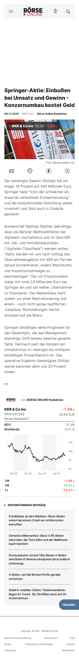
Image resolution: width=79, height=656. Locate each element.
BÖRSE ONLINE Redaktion (45, 400)
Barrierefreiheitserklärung (17, 638)
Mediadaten (68, 650)
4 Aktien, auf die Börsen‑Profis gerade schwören (35, 576)
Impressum (10, 650)
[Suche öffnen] (68, 11)
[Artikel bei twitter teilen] (67, 171)
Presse (7, 644)
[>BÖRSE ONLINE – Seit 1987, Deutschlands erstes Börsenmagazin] (33, 11)
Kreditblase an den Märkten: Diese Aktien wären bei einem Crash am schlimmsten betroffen (37, 520)
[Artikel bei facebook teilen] (49, 171)
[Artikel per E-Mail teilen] (11, 170)
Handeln (69, 604)
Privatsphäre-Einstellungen (39, 644)
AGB (72, 638)
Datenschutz (50, 638)
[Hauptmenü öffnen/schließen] (10, 11)
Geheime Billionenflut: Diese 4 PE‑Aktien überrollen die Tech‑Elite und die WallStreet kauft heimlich (38, 539)
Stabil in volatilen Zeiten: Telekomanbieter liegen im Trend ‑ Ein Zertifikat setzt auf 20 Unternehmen (37, 594)
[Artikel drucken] (30, 171)
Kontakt (70, 644)
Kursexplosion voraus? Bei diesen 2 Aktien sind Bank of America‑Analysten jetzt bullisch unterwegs (39, 559)
